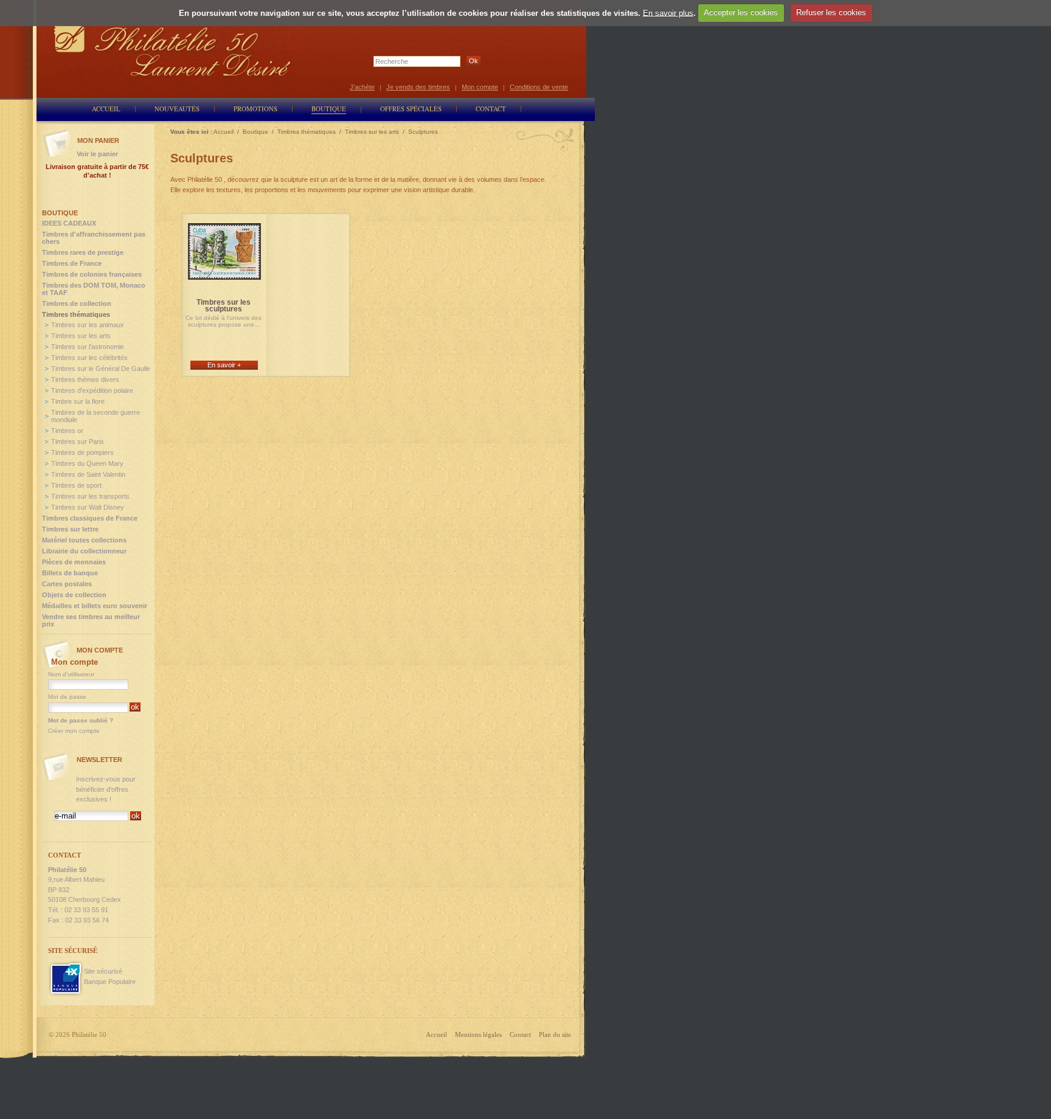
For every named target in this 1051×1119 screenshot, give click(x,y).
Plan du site (555, 1034)
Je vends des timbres (418, 87)
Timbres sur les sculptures (223, 306)
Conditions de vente (539, 87)
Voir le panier (97, 154)
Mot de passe (67, 696)
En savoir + (224, 365)
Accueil (436, 1034)
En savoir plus (668, 12)
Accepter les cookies (741, 12)
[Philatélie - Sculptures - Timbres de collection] (224, 274)
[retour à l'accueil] (173, 50)
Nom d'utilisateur (71, 674)
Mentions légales (478, 1034)
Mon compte (480, 87)
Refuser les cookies (831, 12)
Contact (520, 1034)
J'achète (362, 87)
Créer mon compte (74, 730)
